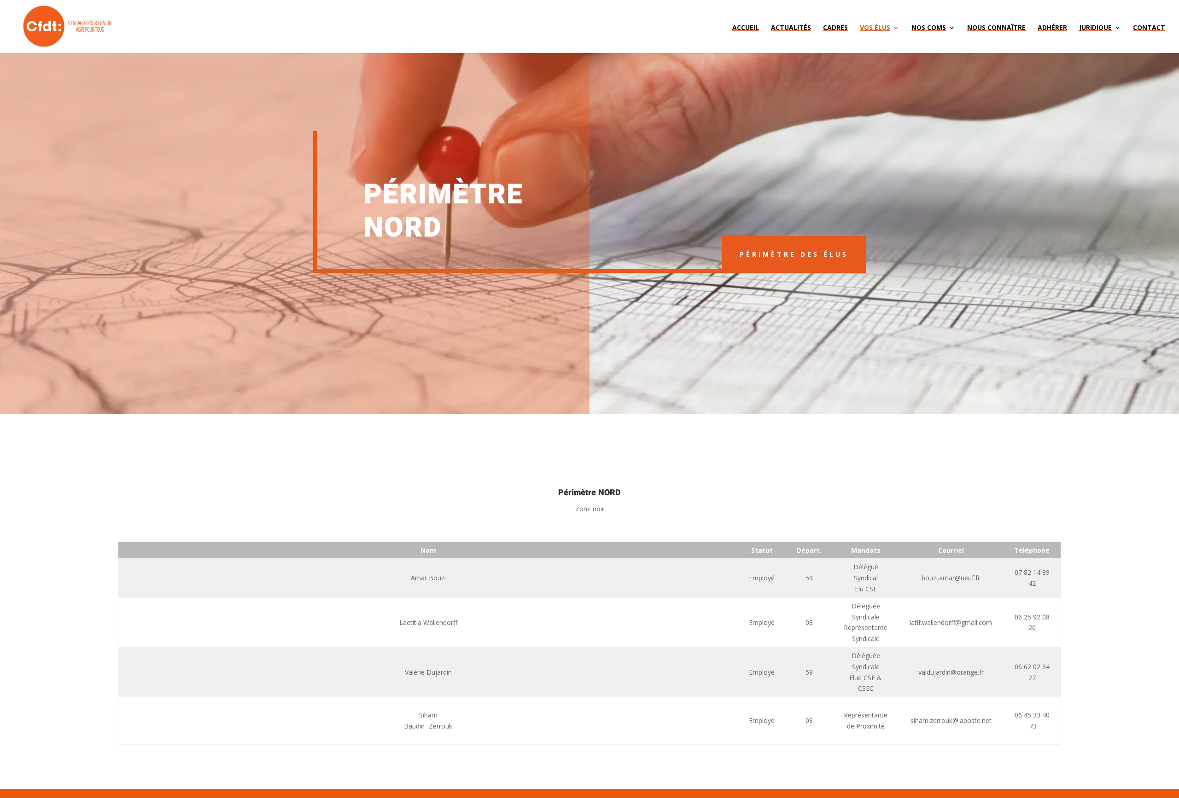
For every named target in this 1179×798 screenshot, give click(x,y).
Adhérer (1052, 28)
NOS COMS (928, 28)
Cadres (835, 28)
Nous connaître (996, 28)
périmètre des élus (794, 254)
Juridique (1095, 28)
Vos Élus (875, 28)
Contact (1149, 28)
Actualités (791, 28)
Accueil (745, 28)
